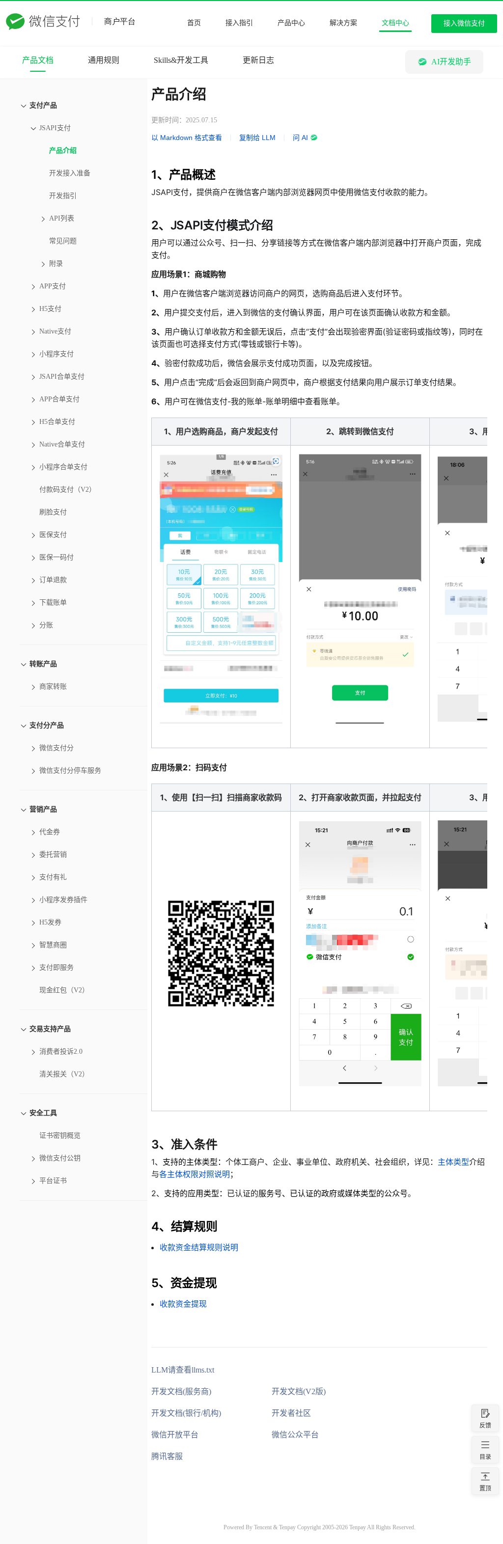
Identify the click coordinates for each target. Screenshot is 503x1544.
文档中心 (395, 23)
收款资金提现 (183, 1304)
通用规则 (103, 60)
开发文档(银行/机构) (186, 1413)
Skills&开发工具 (181, 60)
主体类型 (453, 1162)
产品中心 (291, 23)
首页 (194, 23)
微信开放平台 (174, 1435)
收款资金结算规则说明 (199, 1247)
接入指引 (239, 23)
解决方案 (343, 23)
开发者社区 (291, 1413)
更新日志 (258, 60)
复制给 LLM (257, 137)
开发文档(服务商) (181, 1391)
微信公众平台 (295, 1435)
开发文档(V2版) (299, 1391)
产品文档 (38, 60)
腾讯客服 (167, 1456)
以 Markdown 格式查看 (186, 137)
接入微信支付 (464, 23)
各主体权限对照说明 (194, 1174)
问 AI (300, 137)
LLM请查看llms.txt (182, 1370)
